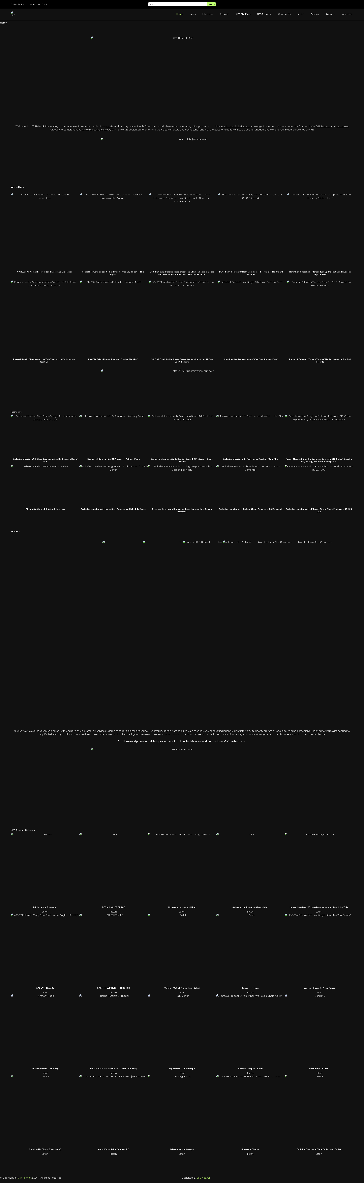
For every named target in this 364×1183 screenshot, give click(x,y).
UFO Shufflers (243, 14)
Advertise (347, 14)
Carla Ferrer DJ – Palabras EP (113, 1149)
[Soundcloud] (350, 4)
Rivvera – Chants (250, 1149)
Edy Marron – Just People (181, 1068)
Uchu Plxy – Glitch (319, 1068)
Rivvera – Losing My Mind (182, 907)
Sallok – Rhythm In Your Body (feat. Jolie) (319, 1149)
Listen (45, 911)
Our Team (43, 4)
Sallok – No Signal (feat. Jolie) (45, 1149)
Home (179, 14)
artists (109, 126)
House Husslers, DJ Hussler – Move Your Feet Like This (319, 907)
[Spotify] (342, 4)
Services (224, 14)
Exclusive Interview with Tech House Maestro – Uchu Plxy (250, 459)
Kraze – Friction (250, 988)
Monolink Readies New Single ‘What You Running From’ (251, 359)
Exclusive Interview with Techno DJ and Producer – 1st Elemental (250, 509)
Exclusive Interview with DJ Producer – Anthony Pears (113, 459)
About (32, 4)
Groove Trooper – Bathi (250, 1068)
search (212, 4)
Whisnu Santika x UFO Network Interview (45, 509)
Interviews (207, 14)
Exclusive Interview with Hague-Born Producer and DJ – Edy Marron (113, 509)
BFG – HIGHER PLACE (113, 907)
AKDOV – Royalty (45, 988)
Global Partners (18, 4)
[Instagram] (318, 4)
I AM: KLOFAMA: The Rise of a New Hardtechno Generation (44, 272)
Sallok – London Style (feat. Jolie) (250, 907)
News (193, 14)
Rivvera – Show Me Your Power (319, 988)
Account (330, 14)
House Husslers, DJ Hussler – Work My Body (113, 1068)
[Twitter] (334, 4)
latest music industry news (236, 126)
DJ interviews (323, 126)
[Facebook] (326, 4)
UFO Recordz (264, 14)
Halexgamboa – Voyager (182, 1149)
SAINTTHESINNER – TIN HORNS (113, 988)
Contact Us (284, 14)
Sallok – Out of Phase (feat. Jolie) (182, 988)
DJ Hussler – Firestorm (45, 907)
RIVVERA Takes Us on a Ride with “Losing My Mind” (113, 359)
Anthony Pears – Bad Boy (45, 1068)
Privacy (315, 14)
